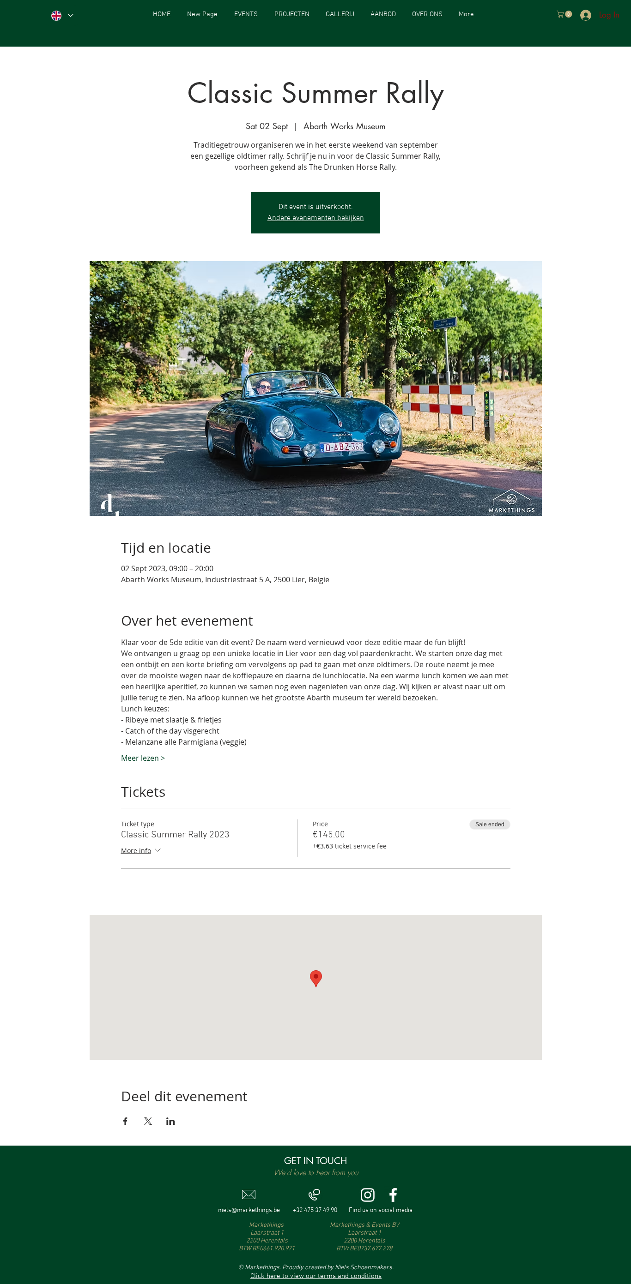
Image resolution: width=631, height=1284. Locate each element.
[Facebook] (393, 1195)
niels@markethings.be (249, 1210)
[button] (565, 14)
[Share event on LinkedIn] (170, 1121)
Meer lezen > (143, 758)
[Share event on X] (148, 1121)
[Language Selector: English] (62, 15)
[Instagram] (367, 1195)
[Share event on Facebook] (125, 1121)
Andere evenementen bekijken (315, 218)
